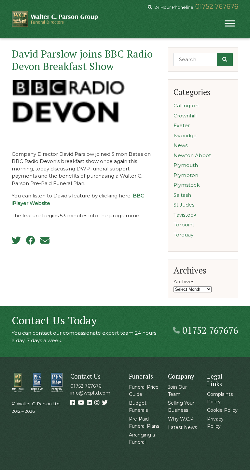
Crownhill (185, 116)
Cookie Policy (222, 410)
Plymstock (187, 185)
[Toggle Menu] (230, 23)
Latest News (182, 427)
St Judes (184, 205)
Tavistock (185, 215)
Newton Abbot (192, 155)
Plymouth (186, 165)
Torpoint (184, 225)
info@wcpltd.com (90, 393)
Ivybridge (185, 135)
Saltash (182, 195)
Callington (186, 105)
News (181, 145)
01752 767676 (216, 6)
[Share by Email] (44, 240)
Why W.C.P (181, 419)
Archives (184, 281)
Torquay (183, 235)
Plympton (186, 175)
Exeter (182, 125)
